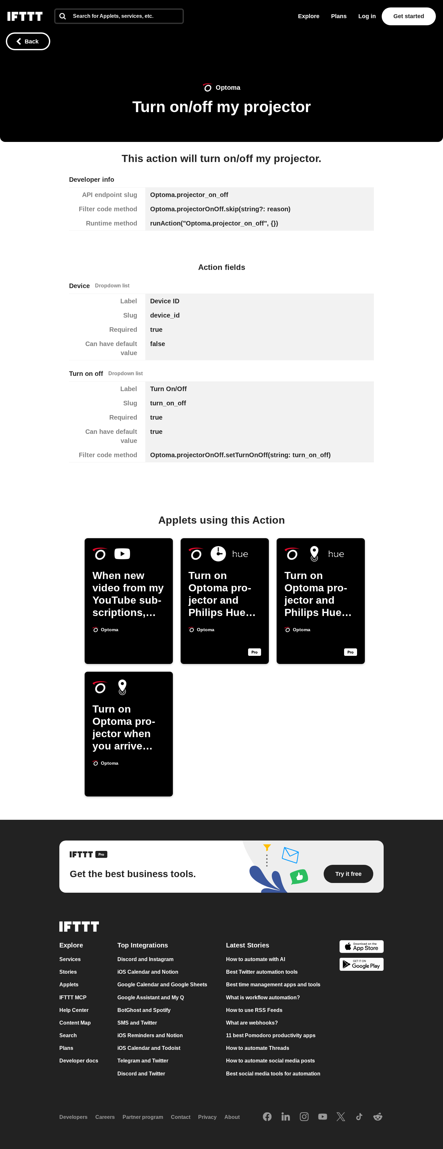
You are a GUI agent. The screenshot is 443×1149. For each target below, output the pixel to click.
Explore (308, 16)
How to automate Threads (257, 1048)
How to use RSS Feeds (254, 1010)
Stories (68, 972)
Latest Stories (247, 945)
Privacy (207, 1117)
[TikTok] (359, 1117)
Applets (68, 985)
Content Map (75, 1023)
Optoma (228, 87)
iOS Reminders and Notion (150, 1035)
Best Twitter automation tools (262, 972)
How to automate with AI (255, 959)
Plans (339, 16)
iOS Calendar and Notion (147, 972)
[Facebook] (267, 1117)
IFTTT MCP (73, 997)
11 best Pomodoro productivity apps (271, 1035)
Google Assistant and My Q (150, 997)
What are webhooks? (252, 1023)
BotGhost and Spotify (144, 1010)
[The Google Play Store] (362, 965)
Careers (105, 1117)
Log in (367, 16)
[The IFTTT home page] (24, 16)
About (232, 1117)
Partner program (143, 1117)
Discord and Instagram (145, 959)
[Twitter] (341, 1117)
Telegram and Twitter (142, 1061)
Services (70, 959)
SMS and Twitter (137, 1023)
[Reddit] (378, 1117)
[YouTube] (323, 1117)
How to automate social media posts (270, 1061)
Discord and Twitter (141, 1073)
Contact (180, 1117)
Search (68, 1035)
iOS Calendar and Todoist (148, 1048)
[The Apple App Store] (362, 947)
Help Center (74, 1010)
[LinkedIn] (286, 1117)
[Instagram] (304, 1117)
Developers (73, 1117)
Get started (408, 16)
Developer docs (78, 1061)
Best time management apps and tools (273, 985)
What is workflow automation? (263, 997)
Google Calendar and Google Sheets (162, 985)
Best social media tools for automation (273, 1073)
